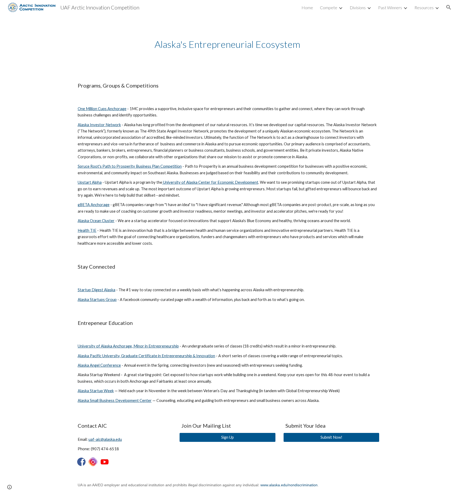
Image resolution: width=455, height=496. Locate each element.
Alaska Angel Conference (99, 365)
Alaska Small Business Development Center (115, 400)
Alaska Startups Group (97, 299)
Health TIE (87, 230)
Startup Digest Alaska (96, 290)
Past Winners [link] (390, 7)
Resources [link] (424, 7)
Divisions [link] (358, 7)
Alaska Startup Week (96, 390)
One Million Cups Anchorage (102, 108)
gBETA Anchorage (94, 204)
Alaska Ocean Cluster (96, 220)
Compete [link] (328, 7)
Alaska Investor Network (99, 124)
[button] (448, 7)
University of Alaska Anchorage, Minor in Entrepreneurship (128, 346)
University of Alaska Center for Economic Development (210, 182)
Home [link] (307, 7)
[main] (227, 44)
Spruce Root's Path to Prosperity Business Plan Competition (130, 166)
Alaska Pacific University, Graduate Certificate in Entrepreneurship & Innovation (146, 356)
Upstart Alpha (90, 182)
